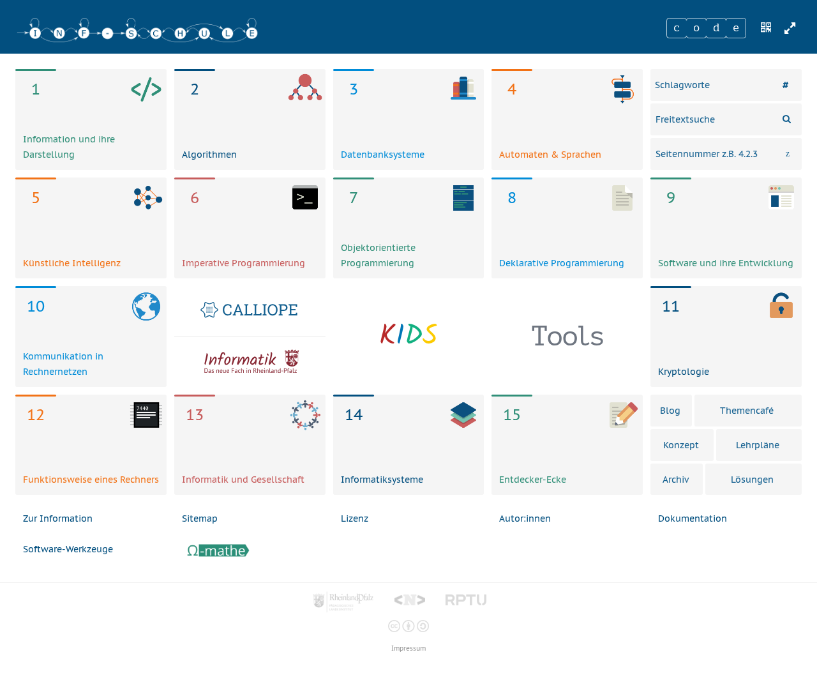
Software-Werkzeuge (68, 549)
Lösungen (752, 479)
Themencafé (747, 410)
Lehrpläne (757, 445)
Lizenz (354, 518)
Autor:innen (525, 518)
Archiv (676, 479)
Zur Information (58, 518)
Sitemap (200, 518)
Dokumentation (692, 518)
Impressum (408, 648)
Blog (670, 410)
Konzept (681, 445)
